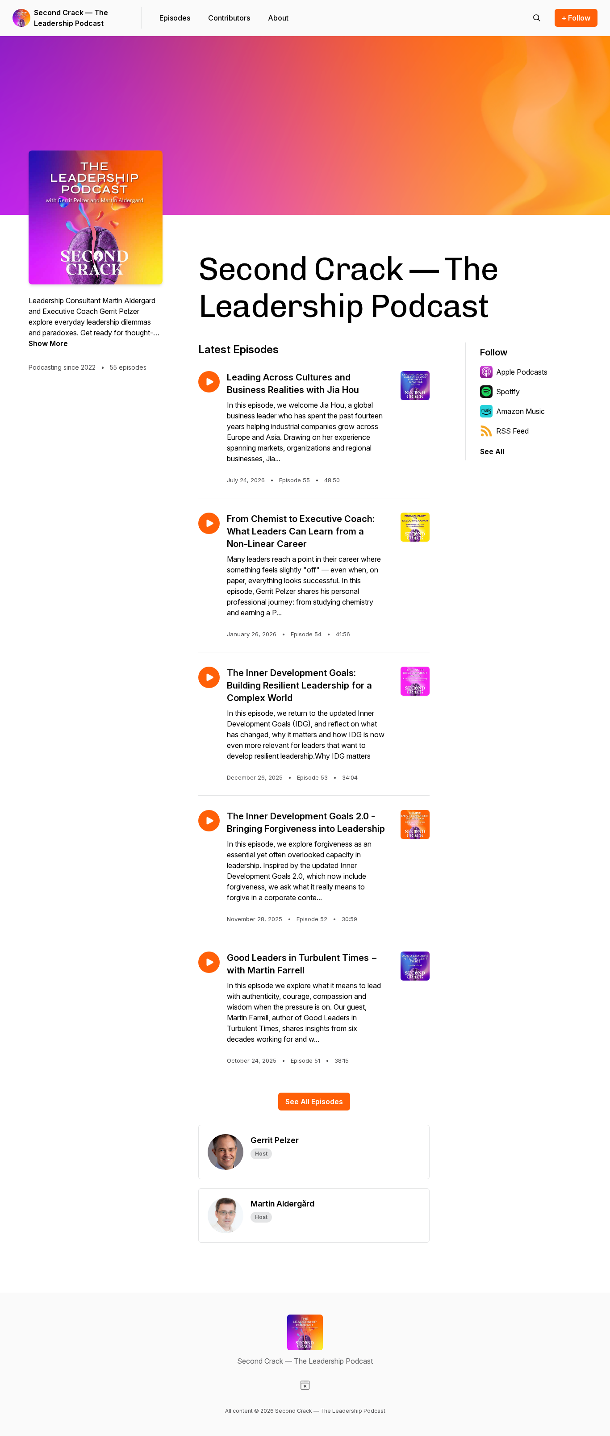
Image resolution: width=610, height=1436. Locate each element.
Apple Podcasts (521, 371)
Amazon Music (520, 411)
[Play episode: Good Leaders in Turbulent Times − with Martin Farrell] (209, 962)
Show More (48, 343)
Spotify (508, 391)
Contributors (229, 17)
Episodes (174, 17)
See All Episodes (314, 1101)
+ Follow (576, 17)
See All (492, 451)
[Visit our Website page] (305, 1385)
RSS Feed (512, 430)
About (278, 17)
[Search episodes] (536, 18)
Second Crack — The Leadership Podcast (71, 18)
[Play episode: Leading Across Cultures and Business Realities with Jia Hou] (209, 381)
